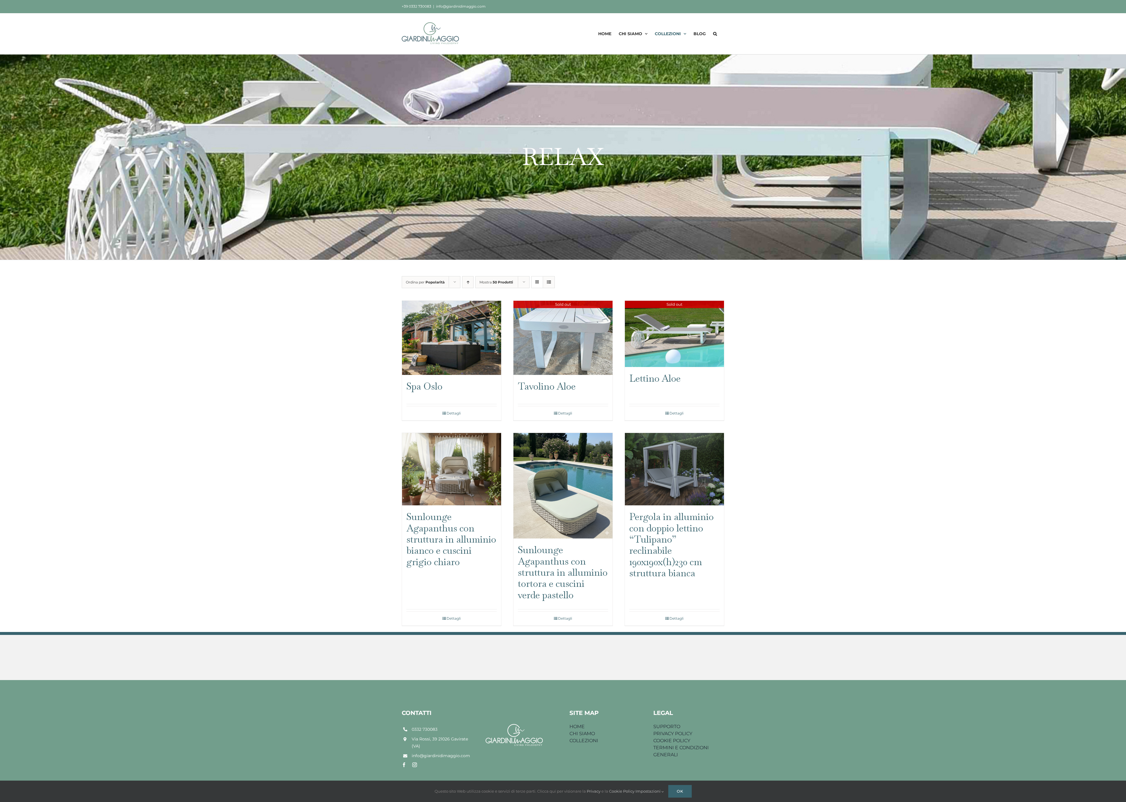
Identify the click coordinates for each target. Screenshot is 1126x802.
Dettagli (454, 413)
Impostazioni (648, 791)
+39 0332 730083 (416, 6)
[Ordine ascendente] (468, 282)
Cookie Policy (622, 791)
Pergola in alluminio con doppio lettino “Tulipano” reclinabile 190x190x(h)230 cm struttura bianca (671, 545)
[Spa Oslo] (451, 338)
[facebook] (404, 764)
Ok (680, 791)
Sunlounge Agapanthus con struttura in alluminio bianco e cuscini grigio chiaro (451, 539)
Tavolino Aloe (547, 386)
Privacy (594, 791)
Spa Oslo (424, 386)
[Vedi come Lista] (548, 282)
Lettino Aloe (655, 378)
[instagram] (414, 764)
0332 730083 (424, 729)
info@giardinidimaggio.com (461, 6)
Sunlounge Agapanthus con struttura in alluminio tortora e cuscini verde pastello (563, 572)
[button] (715, 34)
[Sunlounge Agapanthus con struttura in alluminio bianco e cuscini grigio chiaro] (451, 469)
